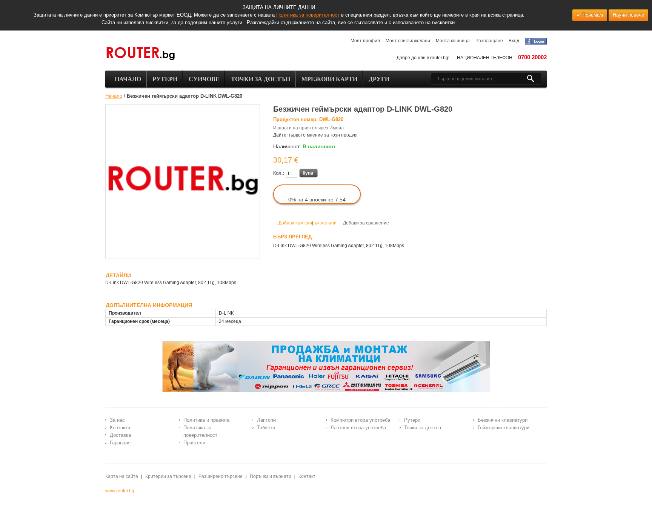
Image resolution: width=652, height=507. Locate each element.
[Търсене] (534, 78)
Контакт (306, 476)
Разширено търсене (220, 476)
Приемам (592, 15)
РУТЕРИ (164, 79)
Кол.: (278, 173)
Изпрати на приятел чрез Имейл (308, 128)
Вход (514, 40)
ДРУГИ (379, 79)
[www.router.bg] (140, 54)
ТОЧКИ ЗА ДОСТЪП (260, 79)
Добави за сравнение (366, 223)
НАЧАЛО (128, 79)
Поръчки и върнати (270, 476)
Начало (113, 96)
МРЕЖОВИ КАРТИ (329, 79)
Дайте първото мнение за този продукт (315, 135)
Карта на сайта (121, 476)
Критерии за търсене (168, 476)
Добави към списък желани (307, 223)
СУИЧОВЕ (204, 79)
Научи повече (628, 15)
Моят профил (365, 40)
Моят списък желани (408, 40)
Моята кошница (453, 40)
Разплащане (489, 40)
